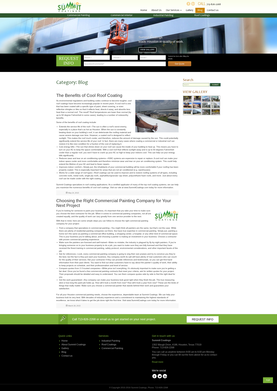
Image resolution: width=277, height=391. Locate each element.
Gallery (189, 10)
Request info (202, 319)
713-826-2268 (214, 4)
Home (143, 10)
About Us (156, 10)
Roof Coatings (202, 15)
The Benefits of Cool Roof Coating (89, 95)
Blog (200, 10)
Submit (215, 85)
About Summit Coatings (73, 344)
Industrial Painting (163, 15)
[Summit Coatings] (70, 6)
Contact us (213, 10)
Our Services (173, 10)
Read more (157, 362)
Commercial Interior (121, 15)
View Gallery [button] (147, 50)
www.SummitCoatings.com (136, 187)
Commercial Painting (78, 15)
